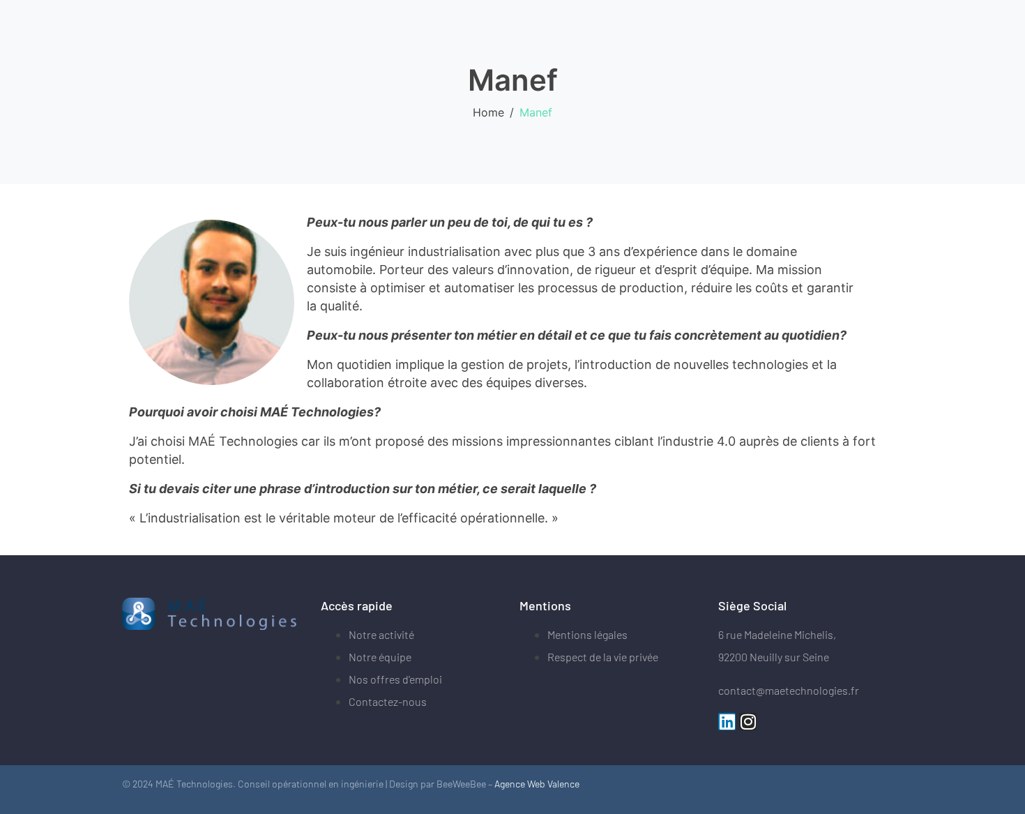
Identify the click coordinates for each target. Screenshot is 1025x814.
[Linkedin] (727, 721)
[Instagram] (748, 721)
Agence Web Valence (536, 784)
